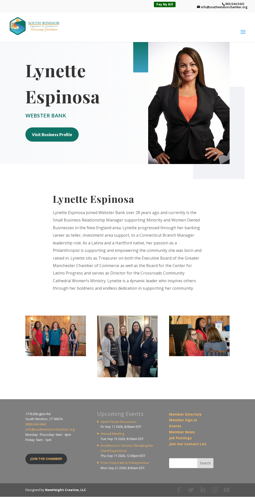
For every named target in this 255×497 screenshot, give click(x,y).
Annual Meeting (112, 433)
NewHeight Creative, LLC (65, 490)
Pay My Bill (164, 4)
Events (175, 426)
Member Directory (185, 414)
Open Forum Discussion (118, 421)
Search (205, 463)
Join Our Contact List (187, 444)
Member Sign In (183, 420)
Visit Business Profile (52, 134)
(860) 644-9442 (35, 424)
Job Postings (180, 438)
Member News (182, 432)
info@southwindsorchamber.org (49, 429)
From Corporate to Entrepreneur (125, 462)
